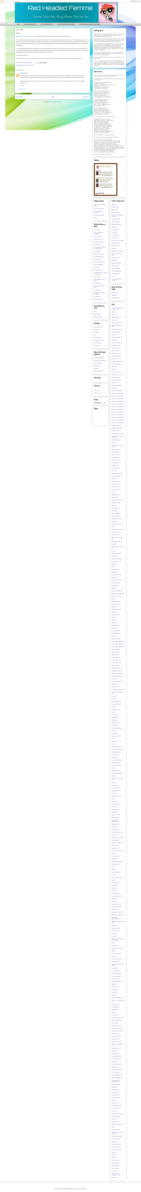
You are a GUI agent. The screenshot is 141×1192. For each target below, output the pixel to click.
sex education (115, 971)
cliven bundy (115, 457)
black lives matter (116, 374)
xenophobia (115, 1163)
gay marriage (115, 582)
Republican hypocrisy (117, 914)
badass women (115, 353)
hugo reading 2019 (116, 644)
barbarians (114, 358)
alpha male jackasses (117, 325)
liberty (113, 706)
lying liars (114, 717)
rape (113, 880)
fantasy (113, 544)
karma (113, 698)
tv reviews (114, 1108)
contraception (115, 481)
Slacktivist (114, 295)
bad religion (115, 348)
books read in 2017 (116, 398)
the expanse (115, 1067)
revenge (114, 933)
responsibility (115, 928)
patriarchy (114, 806)
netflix (113, 782)
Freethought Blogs (98, 357)
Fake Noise (114, 534)
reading (114, 888)
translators (114, 1092)
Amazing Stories (98, 327)
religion (26, 65)
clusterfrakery (115, 462)
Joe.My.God (114, 237)
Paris (113, 798)
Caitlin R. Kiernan (98, 239)
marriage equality (116, 728)
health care (114, 614)
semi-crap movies (116, 959)
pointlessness (115, 829)
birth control (115, 372)
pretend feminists (116, 850)
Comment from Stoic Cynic (101, 116)
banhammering (115, 356)
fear (113, 550)
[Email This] (40, 62)
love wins (114, 714)
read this (114, 885)
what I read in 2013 (116, 1136)
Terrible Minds (97, 283)
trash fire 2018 (115, 1097)
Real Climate (97, 314)
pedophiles (114, 812)
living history (115, 709)
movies (113, 768)
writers (113, 1152)
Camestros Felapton (99, 242)
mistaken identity (116, 760)
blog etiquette (115, 377)
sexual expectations (117, 981)
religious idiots (115, 904)
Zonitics (114, 1177)
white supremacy (116, 1144)
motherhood (115, 762)
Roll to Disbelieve (98, 371)
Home (18, 24)
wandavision (115, 1121)
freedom (114, 577)
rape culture (115, 882)
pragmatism (115, 848)
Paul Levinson (97, 276)
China (113, 442)
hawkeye (114, 612)
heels (113, 617)
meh (113, 744)
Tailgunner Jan (115, 1048)
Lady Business (97, 337)
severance (114, 968)
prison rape (114, 856)
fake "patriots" (115, 532)
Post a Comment (22, 89)
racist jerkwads (115, 872)
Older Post (86, 97)
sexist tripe (114, 979)
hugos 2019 (115, 657)
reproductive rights (116, 912)
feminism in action (116, 558)
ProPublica (114, 260)
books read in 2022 (117, 412)
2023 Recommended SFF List (30, 24)
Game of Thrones (116, 580)
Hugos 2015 (115, 649)
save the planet (115, 953)
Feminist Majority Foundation (98, 212)
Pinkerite (96, 368)
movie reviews (115, 765)
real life (114, 890)
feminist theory (115, 561)
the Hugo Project (116, 1069)
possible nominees (116, 842)
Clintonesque (115, 454)
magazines (114, 722)
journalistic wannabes (117, 689)
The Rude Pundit (116, 268)
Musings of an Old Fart (118, 251)
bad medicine (115, 345)
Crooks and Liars (116, 221)
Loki (113, 712)
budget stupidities (116, 428)
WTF (113, 1157)
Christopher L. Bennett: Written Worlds (100, 248)
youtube (114, 1171)
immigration (115, 665)
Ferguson (114, 564)
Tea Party (114, 1051)
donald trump (115, 502)
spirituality (31, 65)
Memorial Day (115, 746)
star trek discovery (116, 1017)
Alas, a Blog (97, 230)
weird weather (115, 1129)
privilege (114, 858)
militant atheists (116, 752)
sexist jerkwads (115, 973)
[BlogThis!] (41, 62)
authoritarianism (116, 342)
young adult (115, 1165)
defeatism (114, 497)
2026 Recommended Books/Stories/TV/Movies (89, 24)
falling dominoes (116, 541)
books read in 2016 (116, 396)
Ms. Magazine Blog (99, 215)
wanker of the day (116, 1124)
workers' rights (115, 1147)
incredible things (116, 670)
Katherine (22, 73)
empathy (114, 521)
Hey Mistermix (115, 235)
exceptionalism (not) (117, 529)
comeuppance (115, 468)
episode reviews (116, 524)
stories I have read (116, 1028)
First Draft (114, 232)
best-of (113, 369)
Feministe (32, 36)
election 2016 (115, 513)
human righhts (115, 660)
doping (113, 505)
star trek (114, 1015)
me (112, 738)
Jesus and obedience (117, 681)
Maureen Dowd (115, 736)
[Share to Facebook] (44, 62)
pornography (115, 840)
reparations (115, 909)
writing (113, 1155)
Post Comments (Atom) (55, 102)
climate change (115, 449)
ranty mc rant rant (116, 877)
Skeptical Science (98, 317)
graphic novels (115, 604)
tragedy (114, 1087)
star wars (114, 1023)
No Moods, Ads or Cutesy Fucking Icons (100, 273)
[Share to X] (43, 62)
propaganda (115, 864)
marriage (114, 725)
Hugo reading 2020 (117, 646)
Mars (113, 730)
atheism (114, 340)
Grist (95, 311)
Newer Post (19, 97)
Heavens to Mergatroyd (100, 360)
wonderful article (24, 36)
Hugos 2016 (115, 652)
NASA (113, 776)
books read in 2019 (116, 404)
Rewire (95, 217)
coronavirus (115, 484)
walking (114, 1119)
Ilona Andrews (97, 259)
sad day (114, 945)
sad (112, 943)
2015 (113, 312)
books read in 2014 (116, 390)
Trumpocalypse (115, 1105)
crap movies (115, 486)
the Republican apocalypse (115, 1081)
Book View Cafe (98, 236)
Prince (113, 853)
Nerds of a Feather (99, 340)
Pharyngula (97, 365)
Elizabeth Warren (116, 518)
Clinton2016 (115, 452)
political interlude (116, 832)
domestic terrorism (116, 500)
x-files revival (115, 1160)
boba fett (114, 382)
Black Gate (97, 329)
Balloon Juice (115, 209)
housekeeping (115, 633)
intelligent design (116, 676)
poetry (113, 826)
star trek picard (115, 1020)
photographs (115, 824)
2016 (113, 314)
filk (112, 566)
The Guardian (115, 265)
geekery (114, 588)
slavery (113, 995)
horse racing (115, 630)
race (113, 866)
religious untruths (116, 906)
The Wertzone (97, 290)
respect (113, 925)
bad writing (114, 350)
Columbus (114, 465)
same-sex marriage (116, 948)
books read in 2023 (116, 414)
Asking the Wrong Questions (98, 233)
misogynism (115, 754)
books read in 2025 (116, 420)
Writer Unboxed (98, 299)
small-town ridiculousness (118, 1000)
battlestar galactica (117, 361)
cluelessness (115, 460)
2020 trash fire (115, 317)
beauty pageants (116, 364)
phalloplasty (115, 817)
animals (114, 334)
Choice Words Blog (99, 208)
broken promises (116, 425)
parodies (114, 801)
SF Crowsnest (97, 345)
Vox (113, 276)
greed (113, 606)
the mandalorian (116, 1075)
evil (112, 526)
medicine (114, 741)
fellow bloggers (115, 553)
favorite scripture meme (118, 546)
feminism (22, 65)
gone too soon (115, 596)
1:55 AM (22, 85)
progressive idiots (116, 861)
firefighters (114, 572)
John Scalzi (97, 267)
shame (113, 984)
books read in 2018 (116, 401)
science (113, 956)
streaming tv (115, 1036)
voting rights (115, 1116)
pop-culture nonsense (117, 837)
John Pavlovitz (115, 292)
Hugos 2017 (115, 654)
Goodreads (114, 601)
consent (114, 478)
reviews (113, 936)
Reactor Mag (97, 343)
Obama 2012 (115, 790)
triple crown (115, 1103)
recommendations (116, 896)
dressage (114, 510)
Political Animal (116, 257)
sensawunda (115, 961)
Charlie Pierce (115, 440)
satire (113, 951)
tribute (113, 1100)
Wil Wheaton (97, 296)
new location (115, 788)
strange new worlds (116, 1031)
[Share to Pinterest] (46, 62)
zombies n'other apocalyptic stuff (116, 1174)
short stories (115, 987)
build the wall (115, 430)
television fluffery (116, 1056)
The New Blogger (116, 1077)
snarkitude (114, 1004)
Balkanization (115, 207)
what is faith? (115, 1139)
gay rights (114, 585)
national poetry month (117, 778)
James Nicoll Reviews (99, 262)
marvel (113, 733)
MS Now (114, 248)
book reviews (115, 385)
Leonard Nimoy (116, 704)
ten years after (115, 1059)
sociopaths (114, 1007)
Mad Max (114, 720)
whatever (114, 1141)
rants (113, 874)
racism (113, 869)
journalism (114, 686)
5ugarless (74, 1188)
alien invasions (115, 322)
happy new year (116, 609)
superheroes (115, 1039)
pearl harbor (115, 809)
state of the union (116, 1025)
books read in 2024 (116, 417)
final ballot (114, 569)
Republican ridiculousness (118, 921)
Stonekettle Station (116, 263)
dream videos (115, 508)
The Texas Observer (117, 271)
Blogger (85, 1188)
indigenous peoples (116, 673)
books (113, 388)
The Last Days (115, 1072)
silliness (114, 992)
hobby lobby (115, 625)
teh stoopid (114, 1053)
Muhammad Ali (116, 770)
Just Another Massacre (117, 692)
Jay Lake (114, 678)
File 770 (96, 332)
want (113, 1127)
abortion (114, 320)
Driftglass (114, 227)
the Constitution (116, 1064)
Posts (97, 390)
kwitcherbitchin (115, 701)
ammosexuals (115, 332)
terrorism (114, 1061)
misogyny (114, 757)
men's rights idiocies (117, 749)
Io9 (95, 335)
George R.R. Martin (99, 256)
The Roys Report (116, 298)
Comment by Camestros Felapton (103, 137)
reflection (114, 898)
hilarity (113, 622)
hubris (113, 636)
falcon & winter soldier (117, 537)
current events (115, 489)
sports (113, 1012)
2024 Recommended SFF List (46, 24)
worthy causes (115, 1149)
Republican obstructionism (115, 918)
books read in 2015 (116, 393)
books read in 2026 (117, 422)
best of (113, 366)
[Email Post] (36, 62)
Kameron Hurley (98, 270)
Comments (99, 393)
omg (113, 793)
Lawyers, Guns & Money (118, 240)
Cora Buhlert (97, 251)
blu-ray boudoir (116, 380)
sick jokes (114, 989)
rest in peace (115, 930)
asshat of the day (116, 337)
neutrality (114, 785)
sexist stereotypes (116, 976)
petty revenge (115, 814)
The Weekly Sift (116, 273)
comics (113, 470)
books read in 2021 (116, 409)
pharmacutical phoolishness (115, 821)
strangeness (115, 1033)
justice (113, 696)
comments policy (116, 473)
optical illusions (116, 796)
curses (113, 492)
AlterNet (114, 204)
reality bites (115, 893)
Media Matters (115, 245)
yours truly (114, 1168)
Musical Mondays (116, 773)
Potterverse (114, 845)
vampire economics (116, 1113)
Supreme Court (115, 1041)
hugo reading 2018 (116, 641)
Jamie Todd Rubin (98, 264)
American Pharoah (116, 329)
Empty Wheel (115, 229)
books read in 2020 (117, 406)
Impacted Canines (116, 668)
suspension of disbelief (117, 1044)
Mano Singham (98, 363)
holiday (113, 628)
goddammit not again (117, 593)
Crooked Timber (116, 219)
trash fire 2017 (115, 1095)
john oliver (114, 684)
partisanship (115, 804)
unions (113, 1111)
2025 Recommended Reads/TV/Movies (66, 24)
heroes (113, 620)
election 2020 (115, 516)
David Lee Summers (99, 254)
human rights (115, 662)
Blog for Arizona (116, 212)
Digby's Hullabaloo (116, 224)
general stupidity (116, 590)
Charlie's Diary (98, 244)
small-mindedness (116, 997)
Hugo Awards (115, 638)
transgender (115, 1089)
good (113, 598)
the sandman (115, 1084)
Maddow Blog (115, 243)
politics (113, 834)
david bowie (115, 494)
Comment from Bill (99, 154)
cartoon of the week (117, 433)
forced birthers (115, 574)
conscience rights (116, 476)
